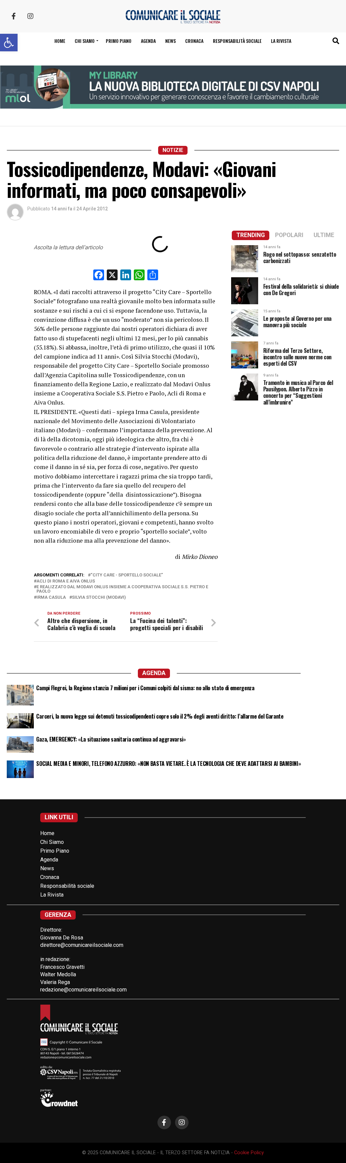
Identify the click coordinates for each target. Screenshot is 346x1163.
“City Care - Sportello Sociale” (127, 575)
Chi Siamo (52, 842)
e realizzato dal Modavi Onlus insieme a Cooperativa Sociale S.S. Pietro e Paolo (122, 589)
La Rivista (281, 40)
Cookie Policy (249, 1153)
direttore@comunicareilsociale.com (81, 945)
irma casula (51, 597)
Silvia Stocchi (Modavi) (99, 597)
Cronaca (194, 40)
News (170, 40)
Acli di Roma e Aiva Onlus (65, 581)
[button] (9, 42)
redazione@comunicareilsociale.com (83, 989)
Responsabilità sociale (237, 40)
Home (59, 40)
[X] (112, 275)
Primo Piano (118, 40)
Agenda (148, 40)
